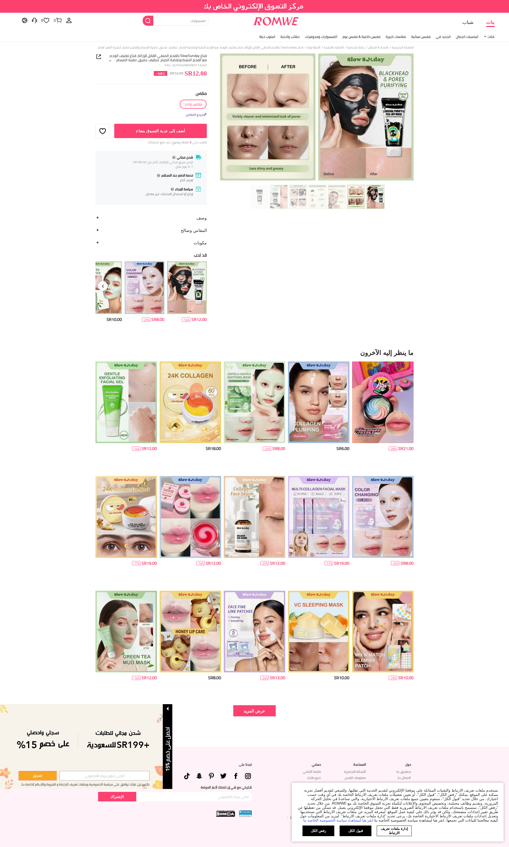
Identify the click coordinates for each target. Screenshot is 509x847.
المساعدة (359, 764)
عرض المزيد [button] (254, 710)
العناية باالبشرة (334, 47)
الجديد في (443, 36)
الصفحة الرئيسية (403, 47)
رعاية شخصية (356, 47)
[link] (254, 6)
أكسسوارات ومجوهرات (321, 36)
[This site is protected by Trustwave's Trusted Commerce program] (245, 813)
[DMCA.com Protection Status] (225, 813)
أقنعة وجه (313, 47)
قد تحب (200, 255)
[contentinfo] (199, 319)
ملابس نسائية (421, 36)
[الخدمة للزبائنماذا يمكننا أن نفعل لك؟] (34, 20)
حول (408, 764)
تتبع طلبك (314, 778)
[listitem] (187, 292)
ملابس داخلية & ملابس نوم (361, 36)
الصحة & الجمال (378, 47)
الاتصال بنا (404, 778)
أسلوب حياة (267, 36)
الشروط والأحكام (45, 784)
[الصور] (317, 118)
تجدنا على (245, 764)
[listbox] (68, 20)
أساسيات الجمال (467, 36)
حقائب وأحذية (290, 36)
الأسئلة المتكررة (355, 772)
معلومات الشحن (355, 778)
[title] (254, 352)
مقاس (201, 93)
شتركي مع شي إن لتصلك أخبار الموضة (226, 787)
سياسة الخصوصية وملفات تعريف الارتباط (86, 784)
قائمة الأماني (312, 772)
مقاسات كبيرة (396, 36)
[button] (102, 131)
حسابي (316, 764)
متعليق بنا (403, 772)
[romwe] (276, 20)
